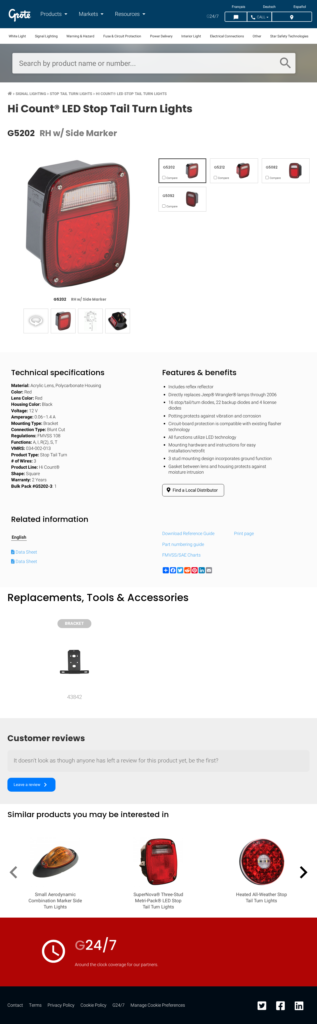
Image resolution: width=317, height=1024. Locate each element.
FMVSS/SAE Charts (181, 555)
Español (299, 7)
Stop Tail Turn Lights (71, 94)
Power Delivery (161, 36)
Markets (89, 14)
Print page (244, 533)
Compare (158, 800)
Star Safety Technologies (289, 36)
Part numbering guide (183, 544)
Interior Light (191, 36)
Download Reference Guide (188, 533)
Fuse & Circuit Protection (122, 36)
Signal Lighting (46, 36)
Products (51, 14)
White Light (17, 36)
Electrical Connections (227, 36)
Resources (128, 14)
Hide (299, 647)
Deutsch (269, 7)
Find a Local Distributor (195, 490)
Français (238, 7)
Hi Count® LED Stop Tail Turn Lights (131, 94)
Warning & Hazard (80, 36)
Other (257, 36)
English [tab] (19, 537)
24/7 (213, 16)
